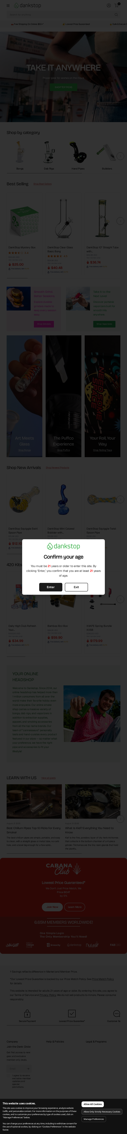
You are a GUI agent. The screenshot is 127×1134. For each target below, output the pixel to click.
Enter (51, 587)
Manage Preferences (94, 1119)
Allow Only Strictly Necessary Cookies (102, 1111)
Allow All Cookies (93, 1104)
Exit (76, 587)
